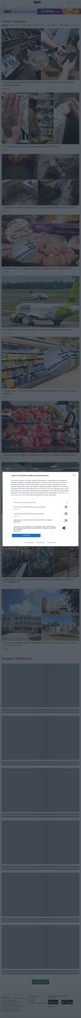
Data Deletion (29, 542)
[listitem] (40, 502)
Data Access (40, 542)
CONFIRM (26, 535)
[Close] (75, 476)
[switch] (65, 507)
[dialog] (40, 509)
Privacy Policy (51, 542)
